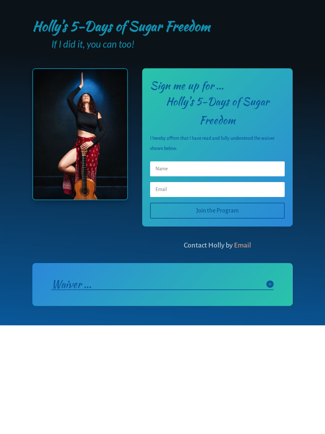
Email (242, 245)
